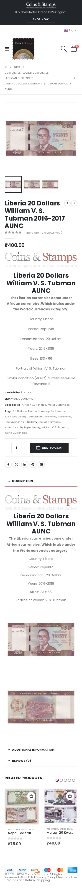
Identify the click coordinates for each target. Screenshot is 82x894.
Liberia (9, 422)
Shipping (43, 880)
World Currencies (58, 405)
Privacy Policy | (47, 877)
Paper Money (32, 427)
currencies (65, 416)
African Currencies (34, 405)
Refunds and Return (20, 880)
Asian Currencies (18, 829)
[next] (74, 203)
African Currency (38, 411)
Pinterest (33, 464)
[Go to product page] (22, 806)
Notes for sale (14, 427)
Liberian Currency (49, 422)
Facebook (8, 464)
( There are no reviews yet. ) (43, 233)
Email (41, 464)
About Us (26, 877)
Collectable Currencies (41, 416)
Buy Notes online (15, 416)
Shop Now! (41, 19)
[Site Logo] (23, 48)
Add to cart (52, 448)
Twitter (16, 464)
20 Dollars (19, 411)
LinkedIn (24, 464)
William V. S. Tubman (55, 427)
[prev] (67, 203)
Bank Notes (58, 411)
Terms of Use (67, 877)
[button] (8, 49)
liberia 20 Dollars (25, 422)
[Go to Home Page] (6, 67)
